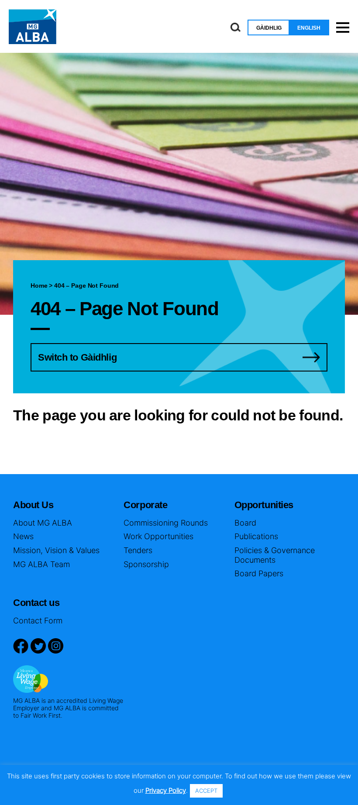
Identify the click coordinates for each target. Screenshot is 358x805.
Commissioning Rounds (166, 522)
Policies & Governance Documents (274, 555)
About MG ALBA (42, 522)
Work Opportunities (158, 536)
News (23, 536)
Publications (256, 536)
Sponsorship (146, 564)
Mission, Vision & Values (56, 550)
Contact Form (37, 620)
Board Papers (258, 573)
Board (245, 522)
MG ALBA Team (41, 564)
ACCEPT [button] (206, 790)
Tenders (138, 550)
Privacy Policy (165, 790)
